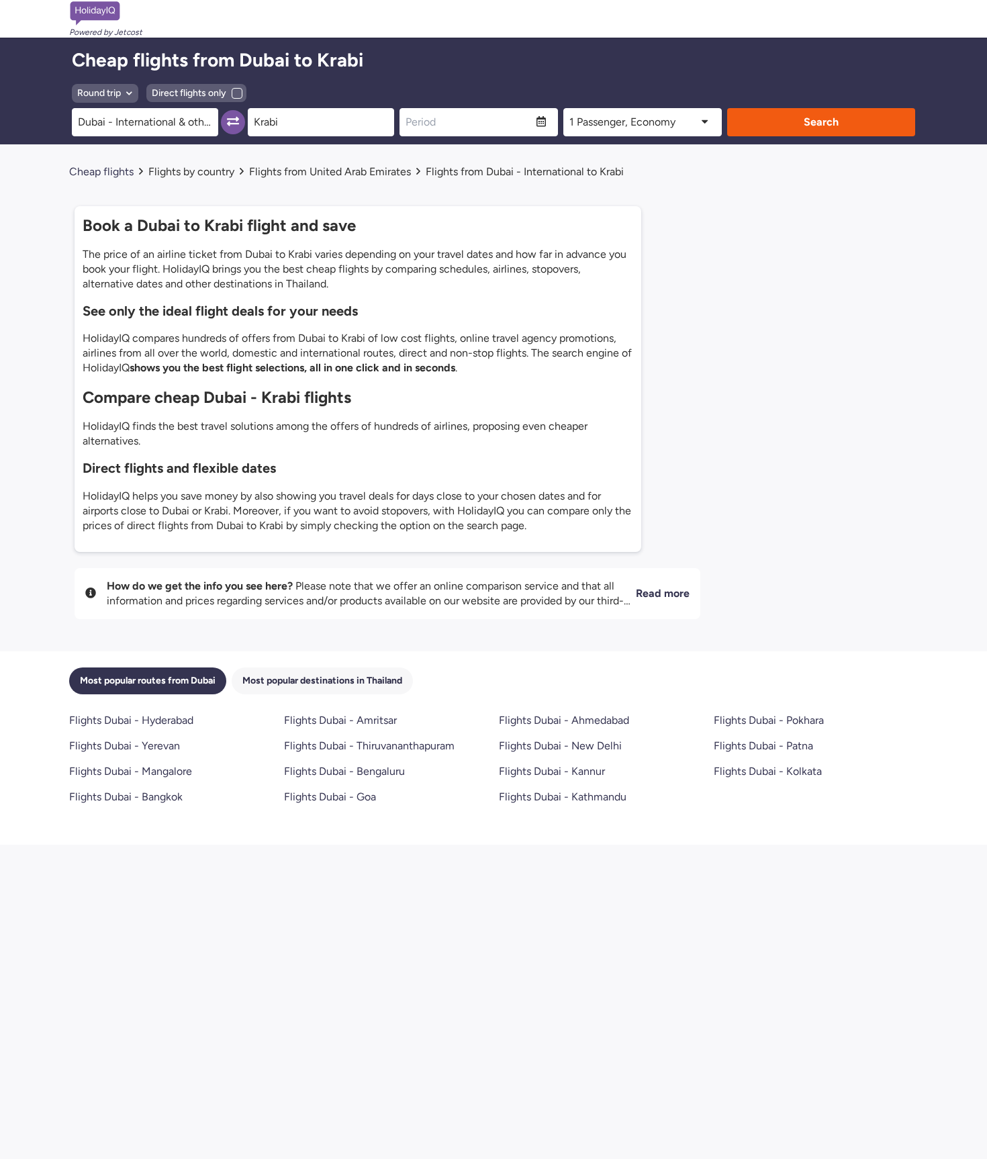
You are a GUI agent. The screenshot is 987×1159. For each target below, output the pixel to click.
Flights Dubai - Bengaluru (344, 771)
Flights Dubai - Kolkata (768, 771)
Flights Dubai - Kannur (552, 771)
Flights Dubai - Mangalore (130, 771)
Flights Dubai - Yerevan (124, 745)
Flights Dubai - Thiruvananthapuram (369, 745)
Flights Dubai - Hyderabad (131, 720)
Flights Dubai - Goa (330, 796)
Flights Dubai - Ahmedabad (564, 720)
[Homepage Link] (105, 13)
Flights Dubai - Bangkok (126, 796)
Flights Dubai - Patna (763, 745)
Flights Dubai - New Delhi (560, 745)
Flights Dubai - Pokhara (769, 720)
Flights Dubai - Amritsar (340, 720)
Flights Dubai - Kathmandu (562, 796)
